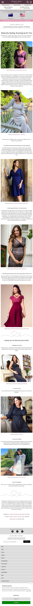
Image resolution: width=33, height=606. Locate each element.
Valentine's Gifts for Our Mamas (15, 516)
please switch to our (16, 12)
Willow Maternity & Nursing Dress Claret (18, 70)
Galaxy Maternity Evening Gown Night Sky (18, 383)
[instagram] (17, 531)
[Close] (28, 12)
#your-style (10, 514)
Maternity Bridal (17, 5)
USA (22, 18)
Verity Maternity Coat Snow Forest (18, 477)
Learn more (28, 590)
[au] (10, 17)
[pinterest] (12, 531)
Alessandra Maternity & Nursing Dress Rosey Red (18, 328)
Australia (10, 18)
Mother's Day (15, 519)
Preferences (16, 595)
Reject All (16, 598)
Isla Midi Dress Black (18, 434)
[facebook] (22, 531)
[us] (22, 17)
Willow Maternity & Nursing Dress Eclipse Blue (18, 203)
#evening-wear (16, 514)
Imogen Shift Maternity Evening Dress (18, 268)
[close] (30, 583)
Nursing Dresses (27, 5)
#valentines (27, 514)
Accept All (16, 602)
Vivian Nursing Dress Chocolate (18, 134)
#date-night (22, 514)
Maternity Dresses (5, 5)
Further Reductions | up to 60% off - (16, 20)
